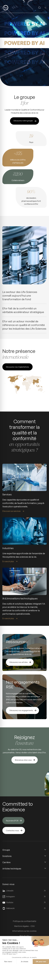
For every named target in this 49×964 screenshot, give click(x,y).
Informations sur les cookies (24, 931)
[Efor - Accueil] (9, 8)
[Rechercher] (39, 7)
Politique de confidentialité (24, 921)
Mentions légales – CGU (24, 926)
